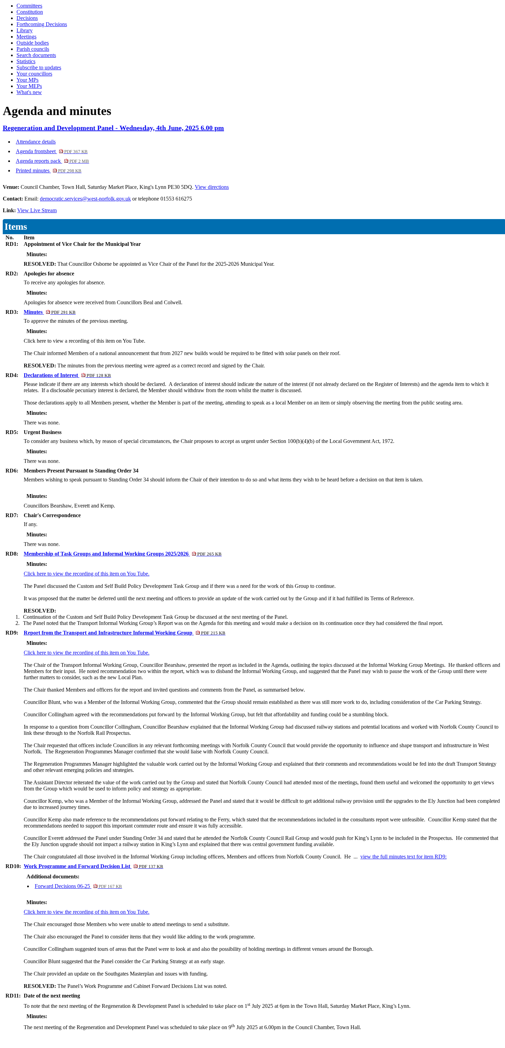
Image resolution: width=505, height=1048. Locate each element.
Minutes (50, 312)
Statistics (25, 61)
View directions (212, 187)
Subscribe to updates (38, 67)
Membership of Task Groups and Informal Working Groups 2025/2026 (123, 554)
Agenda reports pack (52, 161)
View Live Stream (37, 210)
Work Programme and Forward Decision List (93, 866)
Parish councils (32, 49)
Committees (29, 6)
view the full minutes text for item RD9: (403, 856)
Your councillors (34, 74)
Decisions (27, 18)
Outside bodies (32, 43)
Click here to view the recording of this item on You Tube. (86, 574)
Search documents (36, 55)
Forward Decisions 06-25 (78, 886)
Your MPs (27, 80)
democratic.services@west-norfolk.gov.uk (85, 199)
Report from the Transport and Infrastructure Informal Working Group (124, 633)
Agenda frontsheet (52, 151)
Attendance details (36, 142)
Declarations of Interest (67, 375)
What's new (29, 92)
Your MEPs (29, 86)
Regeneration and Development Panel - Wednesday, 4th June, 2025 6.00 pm (113, 128)
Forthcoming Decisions (41, 24)
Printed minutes (48, 170)
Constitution (29, 12)
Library (24, 30)
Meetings (26, 36)
